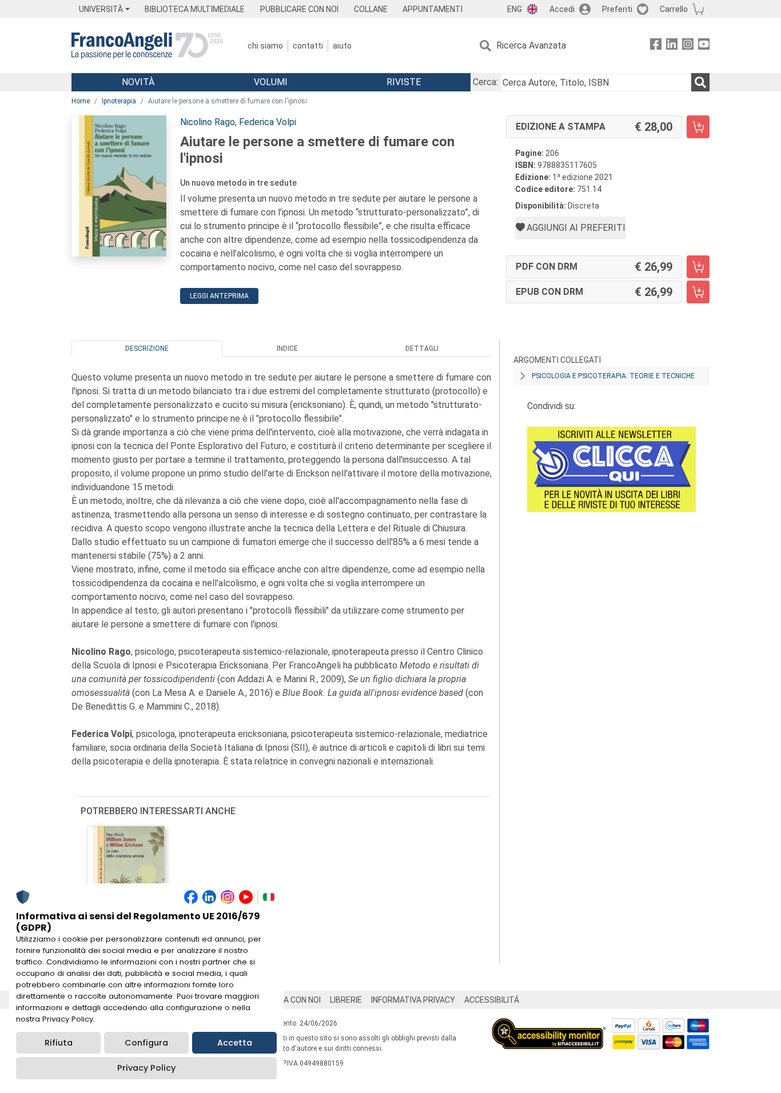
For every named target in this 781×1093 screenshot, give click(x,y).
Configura (146, 1042)
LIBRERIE (346, 999)
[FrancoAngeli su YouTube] (704, 46)
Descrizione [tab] (147, 349)
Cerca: (485, 82)
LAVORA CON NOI (290, 999)
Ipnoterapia (119, 101)
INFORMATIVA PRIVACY (413, 999)
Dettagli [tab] (422, 349)
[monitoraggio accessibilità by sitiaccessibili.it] (549, 1024)
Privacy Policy (146, 1068)
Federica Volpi (267, 122)
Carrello (674, 9)
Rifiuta (59, 1042)
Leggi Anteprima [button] (219, 296)
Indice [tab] (287, 349)
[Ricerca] (700, 82)
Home (80, 101)
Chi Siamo (265, 45)
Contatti (308, 45)
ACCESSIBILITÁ (491, 999)
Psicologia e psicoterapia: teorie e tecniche (613, 376)
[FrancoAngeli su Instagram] (688, 46)
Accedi (562, 9)
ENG (514, 9)
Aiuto (342, 45)
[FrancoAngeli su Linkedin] (672, 46)
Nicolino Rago (207, 122)
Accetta (234, 1042)
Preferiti (617, 9)
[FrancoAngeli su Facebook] (656, 46)
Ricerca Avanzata (531, 45)
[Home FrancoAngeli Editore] (147, 46)
